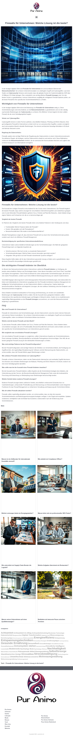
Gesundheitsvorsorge (57, 643)
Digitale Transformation (31, 635)
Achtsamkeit (7, 633)
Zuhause (7, 711)
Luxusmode (5, 649)
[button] (36, 17)
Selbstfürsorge (57, 651)
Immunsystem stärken (25, 646)
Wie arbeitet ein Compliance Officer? (50, 459)
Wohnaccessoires (31, 657)
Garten (7, 713)
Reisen (7, 720)
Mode (6, 718)
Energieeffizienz (44, 637)
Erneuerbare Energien (40, 641)
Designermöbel (17, 635)
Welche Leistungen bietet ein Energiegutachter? (17, 513)
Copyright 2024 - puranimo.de (36, 734)
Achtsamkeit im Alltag (22, 633)
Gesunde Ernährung (14, 643)
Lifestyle (7, 715)
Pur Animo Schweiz (47, 720)
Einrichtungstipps (7, 638)
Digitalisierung (45, 635)
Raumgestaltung (42, 651)
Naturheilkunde (13, 651)
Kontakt (7, 726)
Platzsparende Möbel (26, 651)
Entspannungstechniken (17, 640)
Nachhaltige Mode (27, 649)
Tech (2, 663)
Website (7, 728)
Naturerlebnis (5, 651)
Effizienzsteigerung (57, 635)
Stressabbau (27, 654)
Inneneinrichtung (40, 646)
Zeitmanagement (22, 659)
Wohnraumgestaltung (50, 656)
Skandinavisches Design (11, 654)
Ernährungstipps (53, 641)
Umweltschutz (17, 656)
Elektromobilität (28, 638)
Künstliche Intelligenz (55, 646)
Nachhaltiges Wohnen (40, 649)
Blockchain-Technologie (56, 633)
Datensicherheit (6, 635)
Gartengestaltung (64, 640)
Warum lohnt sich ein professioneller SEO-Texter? (54, 513)
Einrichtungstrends (18, 638)
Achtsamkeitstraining (40, 633)
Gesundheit (33, 643)
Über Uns (8, 724)
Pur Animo (8, 709)
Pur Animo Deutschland (45, 716)
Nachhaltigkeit (56, 648)
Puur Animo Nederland (48, 722)
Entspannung (60, 638)
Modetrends (14, 649)
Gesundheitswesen (7, 646)
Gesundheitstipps (45, 643)
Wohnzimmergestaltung (9, 659)
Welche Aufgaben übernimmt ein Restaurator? (53, 565)
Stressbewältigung (45, 653)
